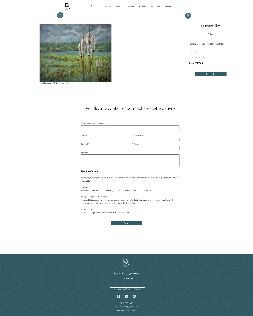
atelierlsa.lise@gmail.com (126, 306)
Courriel (84, 144)
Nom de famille (137, 136)
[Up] (188, 16)
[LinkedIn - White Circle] (126, 296)
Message (84, 152)
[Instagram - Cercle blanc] (134, 296)
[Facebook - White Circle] (118, 296)
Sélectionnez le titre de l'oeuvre (93, 123)
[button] (127, 289)
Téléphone (136, 144)
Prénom (84, 136)
